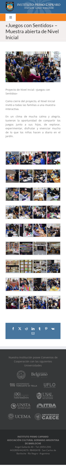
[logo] (33, 3)
